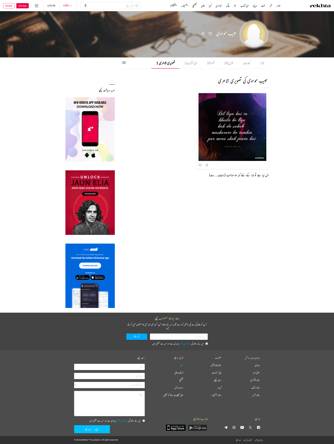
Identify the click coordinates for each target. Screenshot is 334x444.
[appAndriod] (197, 428)
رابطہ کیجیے (217, 380)
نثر (235, 6)
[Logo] (320, 6)
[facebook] (258, 427)
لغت (263, 6)
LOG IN (51, 5)
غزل (228, 63)
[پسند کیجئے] (210, 33)
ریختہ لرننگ (255, 387)
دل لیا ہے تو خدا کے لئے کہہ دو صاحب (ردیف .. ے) (239, 175)
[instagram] (234, 427)
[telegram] (226, 427)
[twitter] (250, 427)
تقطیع (194, 6)
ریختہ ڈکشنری (255, 380)
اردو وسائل (178, 387)
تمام (262, 63)
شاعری (219, 6)
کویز (210, 6)
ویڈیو (255, 6)
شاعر (278, 6)
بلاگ (228, 6)
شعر (211, 63)
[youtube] (242, 427)
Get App (22, 5)
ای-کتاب (191, 63)
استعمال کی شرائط (248, 440)
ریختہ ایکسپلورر (216, 395)
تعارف (246, 63)
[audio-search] (85, 5)
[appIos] (176, 428)
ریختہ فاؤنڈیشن (216, 365)
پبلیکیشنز (173, 6)
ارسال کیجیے (88, 429)
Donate (8, 5)
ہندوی (257, 365)
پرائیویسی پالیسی (185, 343)
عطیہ (181, 365)
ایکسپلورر (184, 6)
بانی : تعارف (216, 372)
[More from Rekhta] (36, 5)
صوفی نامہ (256, 372)
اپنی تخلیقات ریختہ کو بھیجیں (173, 395)
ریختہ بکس (256, 395)
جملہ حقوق (238, 440)
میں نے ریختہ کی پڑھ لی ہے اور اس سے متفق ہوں (178, 343)
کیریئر (219, 387)
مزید (164, 6)
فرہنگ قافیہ (178, 372)
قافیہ (202, 6)
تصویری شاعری (165, 63)
